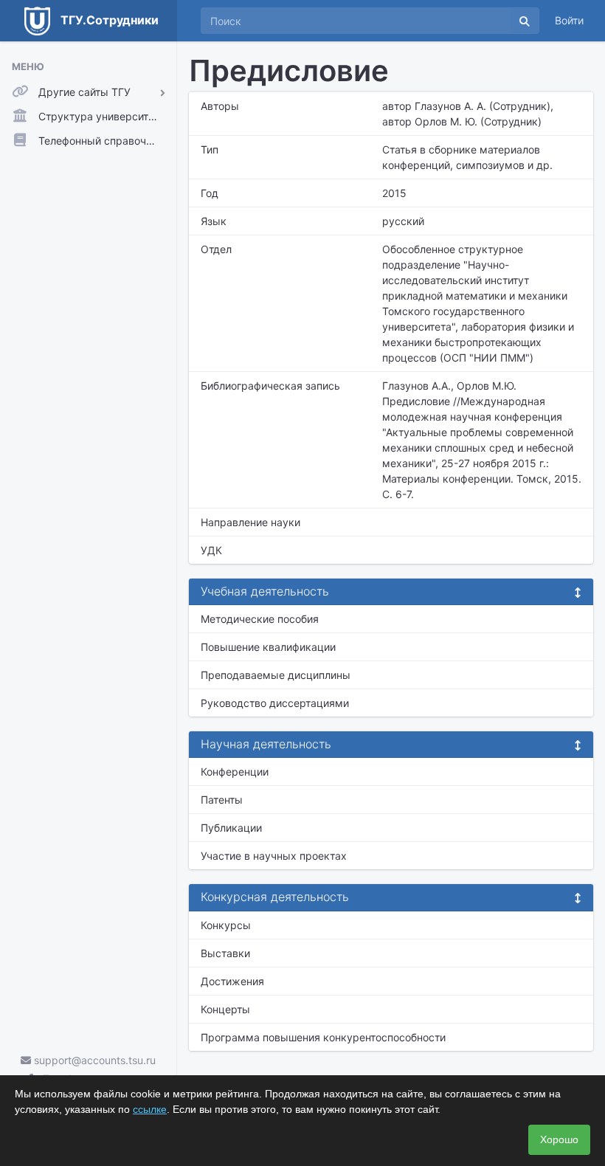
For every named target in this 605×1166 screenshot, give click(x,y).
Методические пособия (260, 619)
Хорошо (559, 1139)
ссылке (150, 1109)
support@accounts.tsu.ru (93, 1060)
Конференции (235, 771)
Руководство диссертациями (275, 703)
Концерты (225, 1009)
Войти (569, 20)
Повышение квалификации (268, 647)
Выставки (225, 953)
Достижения (232, 981)
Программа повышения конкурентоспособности (323, 1037)
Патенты (222, 799)
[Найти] (525, 20)
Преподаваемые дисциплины (275, 675)
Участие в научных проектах (274, 855)
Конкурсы (226, 925)
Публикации (231, 827)
